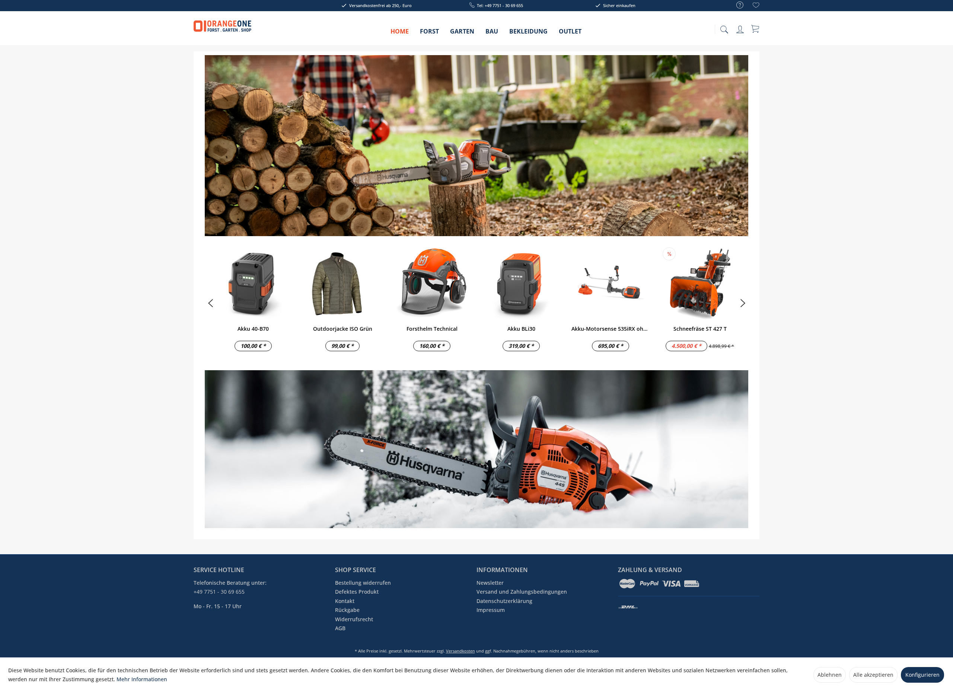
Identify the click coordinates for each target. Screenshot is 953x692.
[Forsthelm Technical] (432, 282)
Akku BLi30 (521, 328)
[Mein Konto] (740, 28)
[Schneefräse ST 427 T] (700, 282)
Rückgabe (347, 609)
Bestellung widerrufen (363, 582)
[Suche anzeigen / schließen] (724, 27)
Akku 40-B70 (253, 328)
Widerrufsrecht (354, 619)
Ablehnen (829, 674)
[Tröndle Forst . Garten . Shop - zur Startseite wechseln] (222, 29)
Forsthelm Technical (432, 328)
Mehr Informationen (142, 679)
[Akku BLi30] (521, 282)
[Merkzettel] (756, 6)
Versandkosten (460, 651)
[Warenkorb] (755, 28)
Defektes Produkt (357, 591)
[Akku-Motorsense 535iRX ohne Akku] (610, 282)
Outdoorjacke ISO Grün (342, 328)
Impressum (490, 609)
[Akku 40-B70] (253, 282)
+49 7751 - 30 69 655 (219, 591)
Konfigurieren (922, 674)
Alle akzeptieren (873, 674)
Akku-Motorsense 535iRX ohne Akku (610, 328)
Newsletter (490, 582)
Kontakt (344, 600)
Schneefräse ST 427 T (700, 328)
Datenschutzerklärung (504, 600)
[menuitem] (736, 5)
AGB (340, 628)
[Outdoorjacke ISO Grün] (342, 282)
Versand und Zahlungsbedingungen (521, 591)
